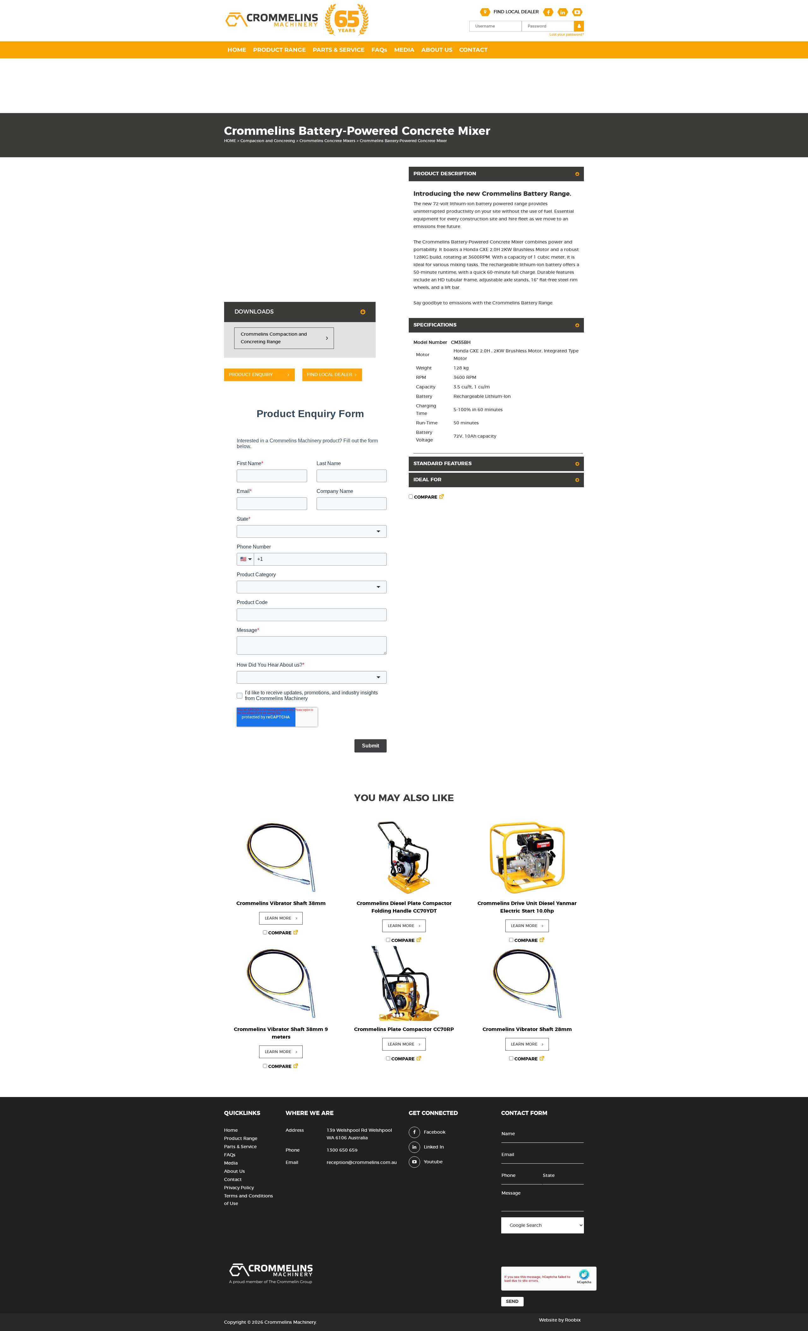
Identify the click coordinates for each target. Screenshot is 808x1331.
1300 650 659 (342, 1150)
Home (231, 1130)
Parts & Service (240, 1147)
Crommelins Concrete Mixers (327, 141)
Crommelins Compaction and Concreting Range (274, 338)
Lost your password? (567, 34)
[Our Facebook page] (548, 12)
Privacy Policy (239, 1188)
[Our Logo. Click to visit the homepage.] (296, 35)
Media (231, 1163)
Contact (233, 1180)
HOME (230, 141)
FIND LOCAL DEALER (329, 375)
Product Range (240, 1138)
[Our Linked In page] (563, 12)
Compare (425, 497)
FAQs (229, 1155)
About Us (234, 1171)
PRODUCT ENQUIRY (251, 375)
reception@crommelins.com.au (362, 1162)
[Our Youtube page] (577, 12)
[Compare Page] (441, 497)
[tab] (300, 312)
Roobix (573, 1320)
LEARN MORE (278, 918)
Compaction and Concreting (268, 141)
